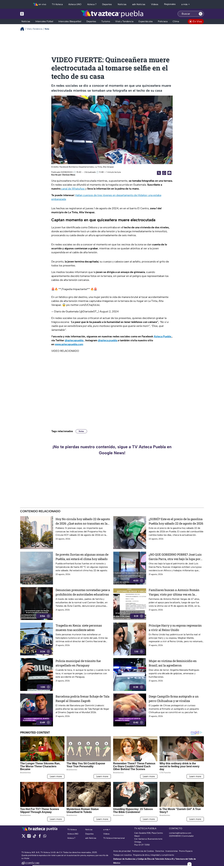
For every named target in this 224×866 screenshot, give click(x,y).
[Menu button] (33, 14)
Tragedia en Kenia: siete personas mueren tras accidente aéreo (79, 627)
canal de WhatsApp (73, 188)
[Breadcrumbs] (23, 29)
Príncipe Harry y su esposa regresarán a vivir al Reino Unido (175, 627)
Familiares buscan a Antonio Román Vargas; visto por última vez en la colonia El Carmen (174, 592)
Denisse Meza (68, 175)
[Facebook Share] (169, 173)
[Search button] (200, 14)
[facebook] (40, 837)
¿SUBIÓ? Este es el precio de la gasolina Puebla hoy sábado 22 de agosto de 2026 (176, 521)
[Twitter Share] (159, 173)
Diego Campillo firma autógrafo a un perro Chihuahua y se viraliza (174, 698)
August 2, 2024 (109, 311)
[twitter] (23, 837)
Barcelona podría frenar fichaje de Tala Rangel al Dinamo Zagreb (82, 698)
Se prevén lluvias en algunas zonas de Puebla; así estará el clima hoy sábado (82, 556)
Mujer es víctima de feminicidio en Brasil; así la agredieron (173, 663)
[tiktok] (34, 837)
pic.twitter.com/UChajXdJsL (83, 304)
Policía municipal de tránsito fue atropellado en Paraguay (78, 663)
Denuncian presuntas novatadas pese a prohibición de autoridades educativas (83, 592)
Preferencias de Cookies (143, 851)
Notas (81, 431)
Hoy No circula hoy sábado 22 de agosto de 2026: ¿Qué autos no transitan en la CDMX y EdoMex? (83, 521)
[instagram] (29, 837)
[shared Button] (164, 173)
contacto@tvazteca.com (180, 833)
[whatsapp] (44, 836)
